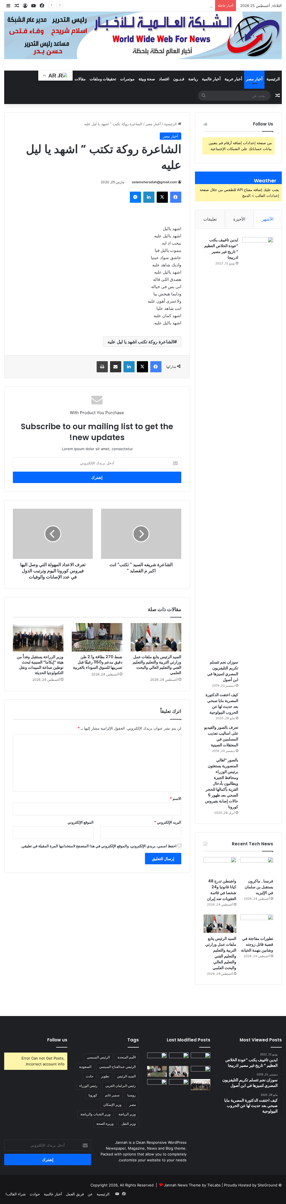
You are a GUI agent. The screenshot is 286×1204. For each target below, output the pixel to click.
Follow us (57, 1040)
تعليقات (210, 219)
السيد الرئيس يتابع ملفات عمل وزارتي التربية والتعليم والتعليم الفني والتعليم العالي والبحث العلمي (157, 664)
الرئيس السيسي (98, 1057)
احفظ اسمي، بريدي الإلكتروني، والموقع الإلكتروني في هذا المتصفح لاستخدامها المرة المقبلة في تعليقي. (99, 846)
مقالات (80, 78)
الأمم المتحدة (127, 1057)
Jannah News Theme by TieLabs (192, 1185)
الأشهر (267, 219)
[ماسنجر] (135, 197)
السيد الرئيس (126, 1076)
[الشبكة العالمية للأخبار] (143, 35)
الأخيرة (239, 219)
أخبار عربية (233, 78)
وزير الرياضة (127, 1114)
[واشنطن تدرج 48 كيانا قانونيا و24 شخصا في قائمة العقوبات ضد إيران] (220, 866)
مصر (132, 1104)
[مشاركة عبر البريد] (115, 366)
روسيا (131, 1095)
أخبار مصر (254, 78)
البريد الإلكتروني (167, 822)
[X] (162, 197)
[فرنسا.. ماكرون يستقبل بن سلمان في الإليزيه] (256, 866)
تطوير (105, 1076)
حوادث (35, 1194)
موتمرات (127, 78)
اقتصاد (164, 78)
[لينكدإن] (148, 197)
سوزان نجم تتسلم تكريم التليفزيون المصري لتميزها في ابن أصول (222, 670)
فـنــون (178, 78)
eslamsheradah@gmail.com (154, 182)
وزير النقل (128, 1123)
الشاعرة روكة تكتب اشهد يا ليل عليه (141, 341)
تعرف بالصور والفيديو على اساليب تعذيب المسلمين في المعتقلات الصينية (221, 736)
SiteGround (267, 1185)
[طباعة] (102, 366)
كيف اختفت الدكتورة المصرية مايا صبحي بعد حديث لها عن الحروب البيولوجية (222, 703)
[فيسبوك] (175, 197)
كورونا (93, 1095)
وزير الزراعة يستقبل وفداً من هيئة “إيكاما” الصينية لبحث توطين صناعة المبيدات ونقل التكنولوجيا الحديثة (40, 664)
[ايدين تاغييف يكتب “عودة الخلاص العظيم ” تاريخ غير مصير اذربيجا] (257, 446)
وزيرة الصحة (105, 1123)
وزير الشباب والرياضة (95, 1114)
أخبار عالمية (211, 78)
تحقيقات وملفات (103, 78)
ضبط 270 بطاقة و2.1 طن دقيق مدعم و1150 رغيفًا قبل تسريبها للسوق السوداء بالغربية (97, 662)
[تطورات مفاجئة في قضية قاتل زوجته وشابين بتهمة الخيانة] (256, 924)
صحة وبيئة (147, 78)
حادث (89, 1076)
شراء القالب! (16, 1194)
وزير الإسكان (112, 1104)
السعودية (85, 1067)
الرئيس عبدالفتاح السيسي (117, 1067)
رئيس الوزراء (88, 1086)
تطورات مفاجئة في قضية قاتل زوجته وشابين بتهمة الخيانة (257, 944)
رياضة (193, 78)
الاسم (175, 798)
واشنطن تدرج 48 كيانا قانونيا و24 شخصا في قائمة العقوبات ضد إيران (158, 5)
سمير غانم (112, 1095)
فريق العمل (75, 1194)
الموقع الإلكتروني (81, 822)
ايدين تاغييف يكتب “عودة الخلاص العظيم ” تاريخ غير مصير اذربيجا (221, 248)
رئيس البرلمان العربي (120, 1086)
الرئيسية (273, 78)
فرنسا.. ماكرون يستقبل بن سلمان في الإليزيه (259, 887)
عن (90, 1194)
